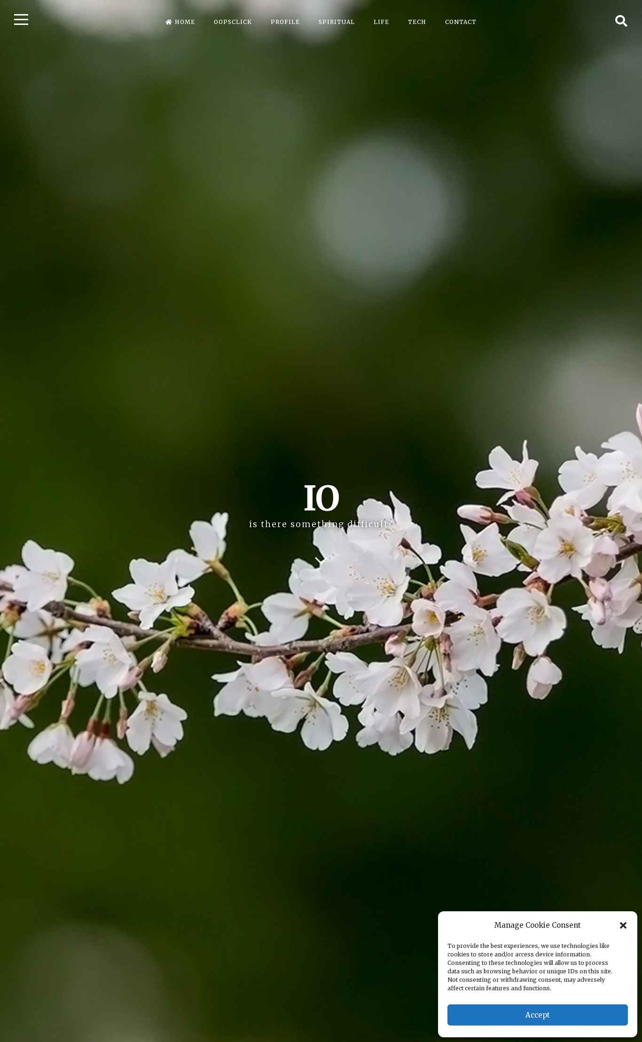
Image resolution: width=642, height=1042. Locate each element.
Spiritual (337, 21)
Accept (537, 1014)
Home (185, 21)
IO (321, 498)
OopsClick (233, 21)
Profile (285, 21)
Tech (417, 21)
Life (381, 21)
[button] (623, 925)
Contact (461, 21)
